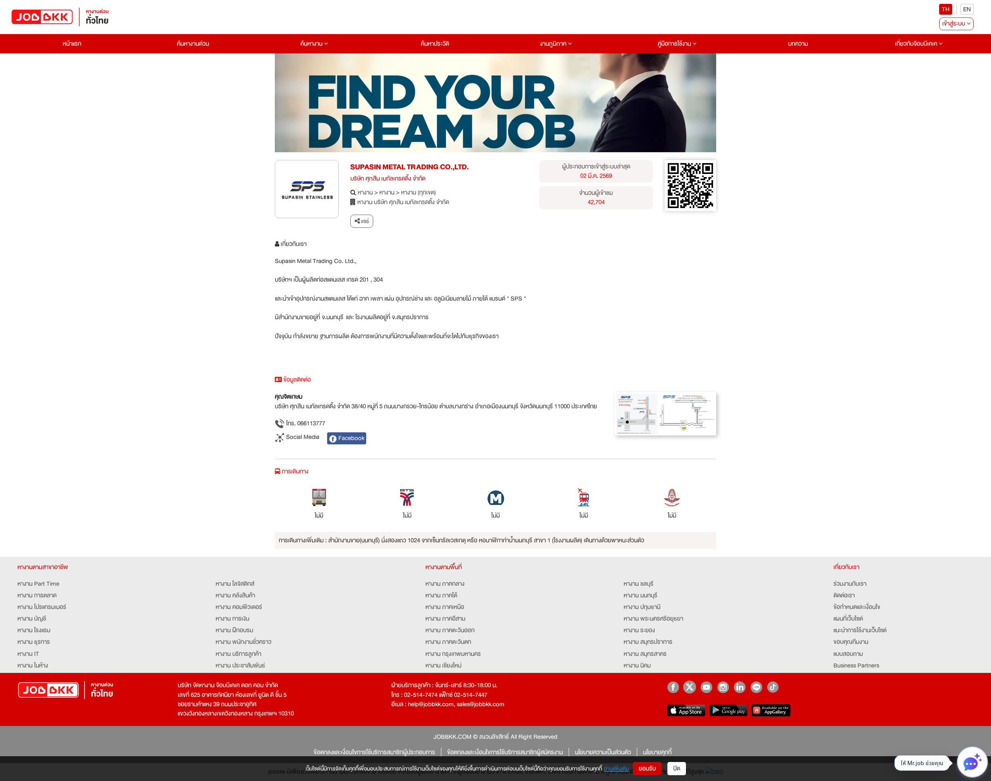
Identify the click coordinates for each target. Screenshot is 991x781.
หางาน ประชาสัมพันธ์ (240, 665)
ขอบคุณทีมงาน (850, 642)
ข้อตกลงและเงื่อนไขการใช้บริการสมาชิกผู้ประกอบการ (374, 752)
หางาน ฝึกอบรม (234, 630)
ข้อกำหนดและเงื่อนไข (856, 607)
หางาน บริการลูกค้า (238, 654)
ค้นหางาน (312, 44)
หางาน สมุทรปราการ (648, 642)
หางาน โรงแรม (33, 630)
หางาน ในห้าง (32, 665)
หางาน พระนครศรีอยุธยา (653, 618)
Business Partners (856, 665)
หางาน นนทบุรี (640, 595)
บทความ (798, 44)
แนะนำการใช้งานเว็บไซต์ (859, 630)
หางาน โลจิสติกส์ (235, 583)
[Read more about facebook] (673, 687)
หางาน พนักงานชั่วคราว (243, 642)
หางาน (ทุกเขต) (418, 192)
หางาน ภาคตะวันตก (448, 642)
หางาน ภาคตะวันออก (450, 630)
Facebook (350, 438)
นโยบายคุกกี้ (657, 752)
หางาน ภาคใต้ (441, 595)
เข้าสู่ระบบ (954, 24)
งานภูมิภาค (554, 44)
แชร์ (364, 221)
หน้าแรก (72, 44)
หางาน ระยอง (639, 630)
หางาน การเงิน (232, 618)
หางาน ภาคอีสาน (445, 618)
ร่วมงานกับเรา (849, 583)
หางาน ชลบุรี (638, 583)
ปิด (676, 769)
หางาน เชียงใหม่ (443, 665)
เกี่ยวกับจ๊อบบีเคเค (917, 44)
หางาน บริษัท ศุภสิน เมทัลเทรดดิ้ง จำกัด (403, 202)
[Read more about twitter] (689, 687)
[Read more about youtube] (706, 687)
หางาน (365, 192)
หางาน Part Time (38, 583)
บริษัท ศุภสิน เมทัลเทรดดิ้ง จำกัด (387, 178)
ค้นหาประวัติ (435, 44)
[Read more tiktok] (772, 687)
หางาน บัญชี (31, 618)
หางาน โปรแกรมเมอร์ (41, 607)
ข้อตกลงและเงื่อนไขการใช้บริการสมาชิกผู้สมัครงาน (505, 752)
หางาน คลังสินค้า (235, 595)
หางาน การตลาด (37, 595)
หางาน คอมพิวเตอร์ (239, 607)
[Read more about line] (756, 687)
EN (967, 9)
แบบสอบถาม (848, 654)
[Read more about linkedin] (739, 687)
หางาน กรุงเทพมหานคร (453, 654)
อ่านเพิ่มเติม (616, 768)
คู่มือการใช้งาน (675, 44)
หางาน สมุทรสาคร (645, 654)
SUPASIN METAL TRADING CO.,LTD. (409, 167)
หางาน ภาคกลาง (445, 583)
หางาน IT (28, 654)
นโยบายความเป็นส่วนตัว (603, 752)
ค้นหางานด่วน (193, 44)
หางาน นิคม (637, 665)
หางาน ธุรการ (33, 642)
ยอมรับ (647, 769)
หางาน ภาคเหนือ (444, 607)
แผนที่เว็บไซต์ (848, 618)
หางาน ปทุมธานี (642, 607)
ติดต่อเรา (844, 595)
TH (946, 9)
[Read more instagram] (723, 687)
